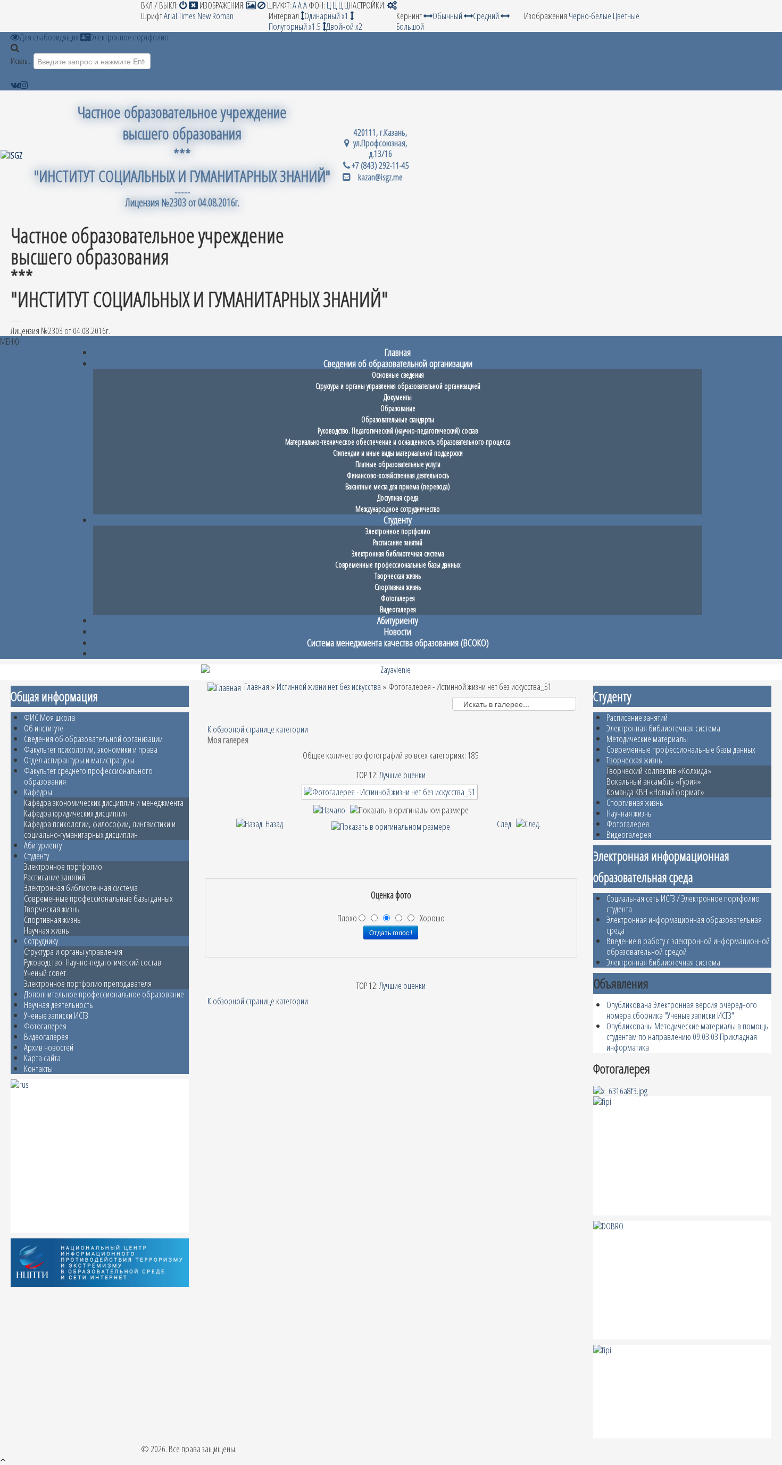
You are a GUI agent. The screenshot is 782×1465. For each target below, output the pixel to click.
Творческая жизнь (52, 909)
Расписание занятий (54, 877)
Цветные (626, 16)
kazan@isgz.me (380, 177)
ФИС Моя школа (49, 717)
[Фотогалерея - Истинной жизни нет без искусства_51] (391, 796)
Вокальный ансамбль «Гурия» (653, 781)
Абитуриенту (43, 845)
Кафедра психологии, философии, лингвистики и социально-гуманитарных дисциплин (100, 829)
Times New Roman (206, 16)
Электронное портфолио (63, 866)
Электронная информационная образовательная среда (684, 924)
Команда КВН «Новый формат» (655, 792)
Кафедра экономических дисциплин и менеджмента (104, 802)
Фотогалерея (45, 1026)
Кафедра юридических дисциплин (76, 813)
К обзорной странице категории (257, 729)
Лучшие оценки (402, 775)
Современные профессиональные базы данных (98, 898)
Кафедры (38, 792)
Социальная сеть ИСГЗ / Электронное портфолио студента (683, 903)
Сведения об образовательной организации (93, 738)
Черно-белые (590, 16)
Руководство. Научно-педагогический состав (92, 962)
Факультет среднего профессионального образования (88, 775)
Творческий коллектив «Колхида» (659, 770)
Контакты (38, 1068)
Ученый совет (45, 973)
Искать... (21, 61)
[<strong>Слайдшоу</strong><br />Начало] (329, 810)
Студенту (36, 856)
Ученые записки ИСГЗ (56, 1015)
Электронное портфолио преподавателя (88, 983)
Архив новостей (48, 1047)
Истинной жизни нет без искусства (329, 686)
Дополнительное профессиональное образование (104, 994)
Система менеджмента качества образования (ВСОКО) (398, 642)
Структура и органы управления (73, 951)
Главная (256, 686)
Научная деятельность (58, 1004)
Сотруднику (41, 941)
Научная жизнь (46, 930)
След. (505, 824)
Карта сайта (42, 1058)
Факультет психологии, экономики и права (90, 749)
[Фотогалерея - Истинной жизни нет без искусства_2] (397, 867)
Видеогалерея (46, 1036)
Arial (170, 16)
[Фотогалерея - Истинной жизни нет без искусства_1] (397, 852)
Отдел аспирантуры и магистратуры (79, 760)
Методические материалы (647, 738)
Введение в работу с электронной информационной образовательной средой (688, 946)
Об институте (43, 728)
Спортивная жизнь (52, 919)
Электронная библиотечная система (81, 887)
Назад (274, 824)
